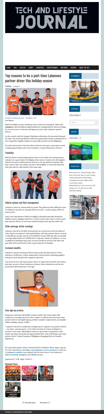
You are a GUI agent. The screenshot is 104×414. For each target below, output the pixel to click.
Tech (15, 67)
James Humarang (18, 118)
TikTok (33, 355)
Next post (44, 402)
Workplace (40, 67)
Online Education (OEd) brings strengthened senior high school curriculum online (81, 180)
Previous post (30, 402)
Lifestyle (23, 67)
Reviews (73, 67)
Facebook (14, 355)
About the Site (84, 67)
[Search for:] (83, 122)
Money (31, 67)
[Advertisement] (52, 50)
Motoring (64, 67)
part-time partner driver (18, 347)
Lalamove (16, 86)
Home (8, 67)
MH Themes (29, 412)
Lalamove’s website (14, 352)
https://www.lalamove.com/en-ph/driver (41, 350)
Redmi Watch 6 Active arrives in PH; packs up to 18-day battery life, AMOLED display (82, 188)
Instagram (23, 355)
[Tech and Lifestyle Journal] (52, 17)
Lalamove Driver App (49, 347)
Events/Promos (52, 67)
